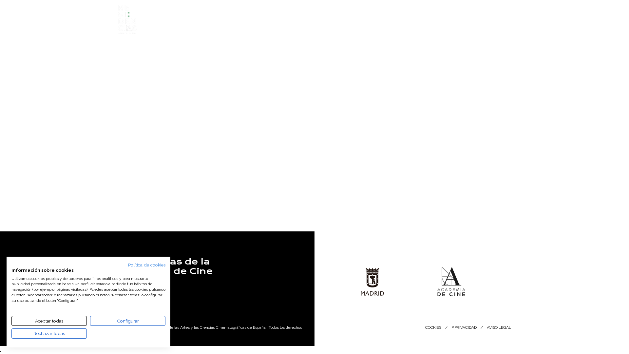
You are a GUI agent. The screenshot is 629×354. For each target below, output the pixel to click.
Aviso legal (499, 327)
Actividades (451, 23)
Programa (222, 23)
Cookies (433, 327)
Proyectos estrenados (392, 23)
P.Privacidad (464, 327)
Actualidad (497, 23)
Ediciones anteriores (321, 23)
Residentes (265, 23)
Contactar (134, 290)
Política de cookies (146, 264)
